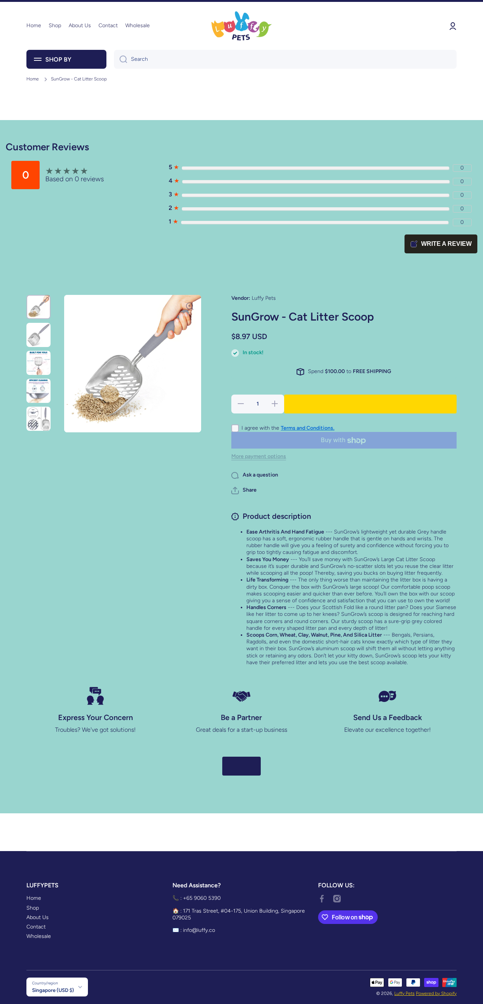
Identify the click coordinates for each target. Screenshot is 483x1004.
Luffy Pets (404, 993)
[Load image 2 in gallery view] (38, 335)
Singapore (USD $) (53, 990)
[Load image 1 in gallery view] (38, 307)
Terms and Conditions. (307, 428)
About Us (37, 917)
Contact (36, 927)
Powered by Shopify (436, 993)
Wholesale (38, 936)
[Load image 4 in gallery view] (38, 391)
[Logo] (241, 25)
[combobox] (285, 59)
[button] (244, 490)
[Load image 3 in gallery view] (38, 363)
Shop (32, 908)
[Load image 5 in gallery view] (38, 419)
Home (32, 79)
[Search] (120, 59)
